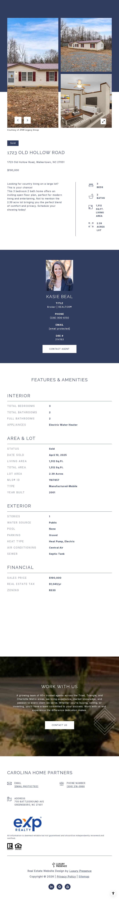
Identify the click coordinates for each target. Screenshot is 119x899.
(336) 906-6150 (59, 317)
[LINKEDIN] (51, 887)
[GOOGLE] (59, 887)
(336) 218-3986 (76, 786)
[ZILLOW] (68, 887)
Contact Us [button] (59, 725)
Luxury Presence (80, 870)
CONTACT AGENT (59, 349)
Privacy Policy (66, 876)
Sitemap (84, 876)
